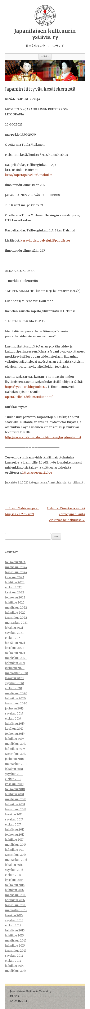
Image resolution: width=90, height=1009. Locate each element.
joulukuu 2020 (14, 668)
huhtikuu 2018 (14, 794)
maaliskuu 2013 (15, 971)
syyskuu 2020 (14, 683)
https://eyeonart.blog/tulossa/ (26, 387)
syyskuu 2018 (14, 774)
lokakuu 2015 (14, 915)
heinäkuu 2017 (14, 829)
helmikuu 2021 (15, 663)
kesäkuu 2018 (14, 784)
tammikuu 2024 (16, 572)
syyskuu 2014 (14, 955)
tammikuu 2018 (15, 809)
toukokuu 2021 (15, 653)
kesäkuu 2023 (14, 577)
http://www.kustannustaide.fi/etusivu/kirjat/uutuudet (43, 437)
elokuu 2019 (13, 718)
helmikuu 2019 (15, 749)
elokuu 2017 (13, 824)
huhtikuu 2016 (14, 890)
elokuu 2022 (13, 587)
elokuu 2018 (13, 779)
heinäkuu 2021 (15, 643)
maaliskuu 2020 (16, 693)
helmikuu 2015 (15, 945)
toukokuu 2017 (14, 834)
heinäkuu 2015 (14, 930)
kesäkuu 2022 (14, 592)
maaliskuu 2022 (16, 607)
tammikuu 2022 (16, 617)
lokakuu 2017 (13, 814)
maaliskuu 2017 (15, 845)
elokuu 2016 (13, 875)
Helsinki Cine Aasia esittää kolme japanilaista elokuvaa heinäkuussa (66, 514)
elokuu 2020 (13, 688)
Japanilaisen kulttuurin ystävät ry (45, 34)
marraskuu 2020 (16, 673)
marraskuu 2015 (16, 910)
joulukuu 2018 (14, 759)
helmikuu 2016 (15, 900)
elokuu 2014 (13, 961)
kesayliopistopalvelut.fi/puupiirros (45, 240)
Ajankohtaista (57, 482)
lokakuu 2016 (14, 865)
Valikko (45, 56)
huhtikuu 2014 (14, 966)
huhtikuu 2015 (14, 935)
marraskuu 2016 (16, 860)
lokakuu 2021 (14, 628)
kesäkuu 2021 (14, 648)
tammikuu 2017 (15, 855)
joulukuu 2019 (14, 708)
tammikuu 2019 (15, 754)
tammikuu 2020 (16, 703)
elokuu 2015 (13, 925)
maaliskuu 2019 (15, 744)
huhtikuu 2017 (14, 839)
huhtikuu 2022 (14, 602)
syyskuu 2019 (14, 713)
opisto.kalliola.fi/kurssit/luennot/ (29, 397)
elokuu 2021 (13, 638)
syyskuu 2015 (14, 920)
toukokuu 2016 (14, 885)
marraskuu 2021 (16, 623)
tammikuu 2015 (15, 950)
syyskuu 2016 (14, 870)
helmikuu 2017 (14, 850)
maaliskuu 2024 (16, 567)
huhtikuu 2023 (14, 582)
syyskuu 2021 (14, 633)
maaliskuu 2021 (16, 658)
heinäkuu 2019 (14, 723)
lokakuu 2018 (14, 769)
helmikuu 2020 (15, 698)
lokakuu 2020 (14, 678)
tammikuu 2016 (15, 905)
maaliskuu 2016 (15, 895)
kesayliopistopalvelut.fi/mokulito (29, 175)
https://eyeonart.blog (37, 472)
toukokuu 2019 (14, 734)
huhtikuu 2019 (14, 739)
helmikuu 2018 (15, 804)
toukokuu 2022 (15, 597)
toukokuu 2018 (15, 789)
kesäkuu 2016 (14, 880)
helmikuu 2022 (15, 612)
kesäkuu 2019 (14, 728)
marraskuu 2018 (16, 764)
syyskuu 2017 (14, 819)
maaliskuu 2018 (15, 799)
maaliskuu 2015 (15, 940)
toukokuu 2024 (15, 562)
